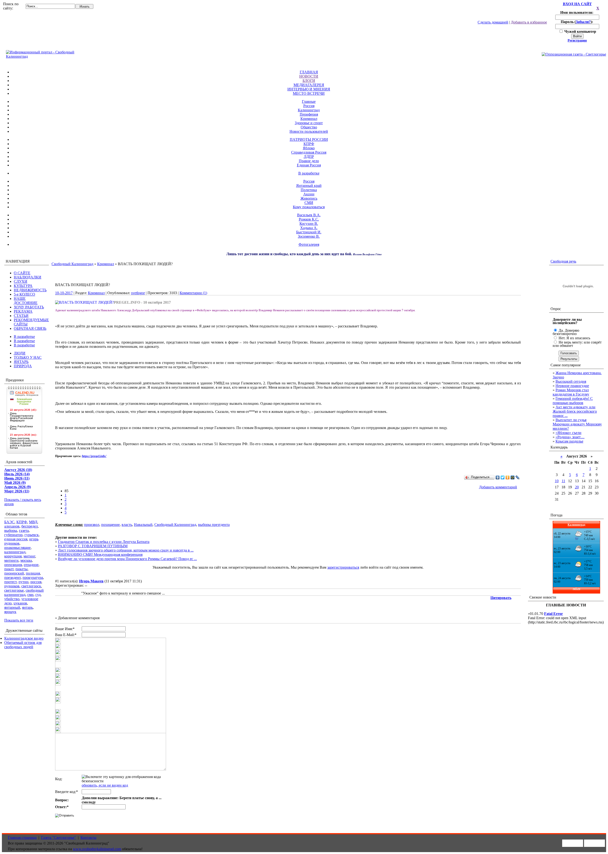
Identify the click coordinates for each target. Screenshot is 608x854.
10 (557, 481)
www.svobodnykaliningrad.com (97, 849)
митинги (11, 560)
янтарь (27, 607)
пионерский (14, 573)
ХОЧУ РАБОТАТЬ (29, 307)
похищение (110, 525)
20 (577, 487)
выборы (10, 530)
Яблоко (309, 148)
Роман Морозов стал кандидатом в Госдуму (571, 392)
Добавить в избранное (529, 22)
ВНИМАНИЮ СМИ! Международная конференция (100, 554)
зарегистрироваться (343, 567)
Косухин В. (308, 224)
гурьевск (31, 535)
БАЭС (9, 522)
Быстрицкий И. (308, 232)
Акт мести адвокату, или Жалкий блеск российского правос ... (575, 411)
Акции (308, 194)
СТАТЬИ (21, 316)
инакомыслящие (17, 548)
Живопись (308, 198)
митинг (29, 556)
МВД (33, 522)
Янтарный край (309, 186)
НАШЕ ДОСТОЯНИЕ (26, 301)
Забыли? (583, 22)
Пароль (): (577, 22)
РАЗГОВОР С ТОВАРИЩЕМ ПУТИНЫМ (93, 546)
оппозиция (13, 565)
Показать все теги (18, 620)
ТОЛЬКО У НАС (28, 357)
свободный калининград (24, 592)
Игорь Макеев (91, 581)
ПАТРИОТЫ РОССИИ (309, 139)
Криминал (308, 119)
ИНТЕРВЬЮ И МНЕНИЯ (308, 89)
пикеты (21, 569)
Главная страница (22, 837)
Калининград (309, 110)
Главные (309, 101)
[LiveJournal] (517, 477)
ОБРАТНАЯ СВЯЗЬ (30, 328)
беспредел (29, 526)
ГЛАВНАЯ (309, 72)
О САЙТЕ (22, 273)
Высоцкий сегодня (571, 381)
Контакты (88, 837)
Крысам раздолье (569, 441)
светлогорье (14, 590)
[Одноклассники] (507, 477)
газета (24, 530)
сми (30, 595)
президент (12, 578)
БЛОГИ (309, 81)
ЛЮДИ (19, 353)
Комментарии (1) (193, 293)
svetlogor (138, 293)
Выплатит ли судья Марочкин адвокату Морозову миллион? (577, 424)
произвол (91, 525)
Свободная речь (563, 261)
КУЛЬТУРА (23, 286)
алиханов (11, 526)
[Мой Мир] (512, 477)
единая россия (15, 539)
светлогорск (31, 586)
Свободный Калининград (72, 264)
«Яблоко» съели (568, 433)
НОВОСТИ (308, 76)
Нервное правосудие (572, 386)
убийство (11, 599)
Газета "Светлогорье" (58, 837)
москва (26, 560)
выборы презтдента (214, 525)
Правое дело (309, 161)
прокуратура (33, 578)
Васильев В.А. (309, 215)
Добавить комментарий (498, 487)
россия (35, 582)
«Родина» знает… (570, 437)
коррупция (13, 556)
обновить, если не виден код (105, 785)
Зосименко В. (309, 236)
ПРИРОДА (23, 366)
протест (10, 582)
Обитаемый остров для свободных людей (23, 645)
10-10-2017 (64, 293)
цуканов (20, 603)
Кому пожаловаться (309, 207)
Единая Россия (309, 165)
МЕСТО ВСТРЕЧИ (309, 93)
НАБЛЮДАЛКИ (27, 277)
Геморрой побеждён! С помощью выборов (573, 400)
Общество (309, 127)
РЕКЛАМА (23, 311)
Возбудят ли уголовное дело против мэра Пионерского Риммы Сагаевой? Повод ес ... (127, 559)
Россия (308, 106)
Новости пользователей (309, 131)
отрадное (31, 565)
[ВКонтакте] (497, 477)
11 (563, 481)
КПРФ (309, 144)
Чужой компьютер (579, 31)
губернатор (13, 535)
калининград (14, 552)
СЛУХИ (20, 281)
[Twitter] (502, 477)
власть (127, 525)
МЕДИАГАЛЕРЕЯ (309, 85)
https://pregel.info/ (94, 456)
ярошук (10, 612)
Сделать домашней (493, 22)
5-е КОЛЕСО (24, 294)
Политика (309, 190)
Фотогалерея (309, 244)
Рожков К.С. (309, 219)
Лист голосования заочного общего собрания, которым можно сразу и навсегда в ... (126, 550)
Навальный (143, 525)
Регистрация (577, 40)
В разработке (308, 173)
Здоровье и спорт (309, 123)
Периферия (309, 114)
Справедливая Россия (308, 152)
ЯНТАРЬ (21, 362)
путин (23, 582)
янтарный (12, 607)
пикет (9, 569)
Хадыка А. (309, 228)
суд (38, 595)
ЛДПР (309, 157)
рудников (11, 586)
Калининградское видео (23, 638)
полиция (33, 573)
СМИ (308, 203)
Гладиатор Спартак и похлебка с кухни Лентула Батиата (103, 542)
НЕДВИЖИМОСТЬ (30, 290)
